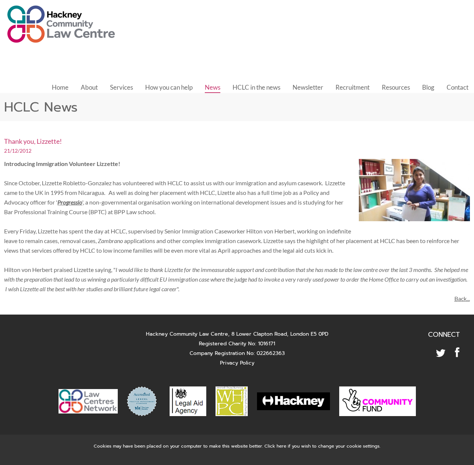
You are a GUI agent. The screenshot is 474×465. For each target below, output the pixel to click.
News (212, 87)
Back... (462, 298)
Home (60, 87)
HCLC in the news (256, 87)
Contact (457, 87)
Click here (275, 446)
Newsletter (308, 87)
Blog (428, 87)
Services (121, 87)
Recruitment (353, 87)
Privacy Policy (237, 363)
